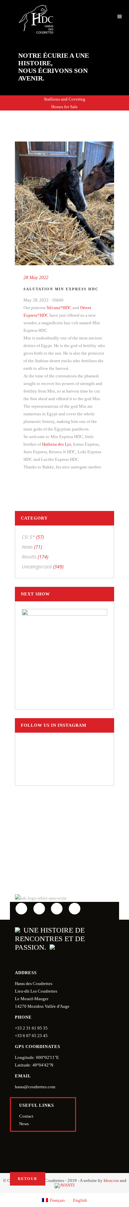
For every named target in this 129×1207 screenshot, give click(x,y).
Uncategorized (37, 566)
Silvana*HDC (59, 307)
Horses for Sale (64, 106)
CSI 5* (28, 537)
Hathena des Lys (56, 444)
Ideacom (111, 1180)
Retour (27, 1179)
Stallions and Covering (64, 99)
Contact (26, 1116)
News (27, 547)
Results (29, 557)
